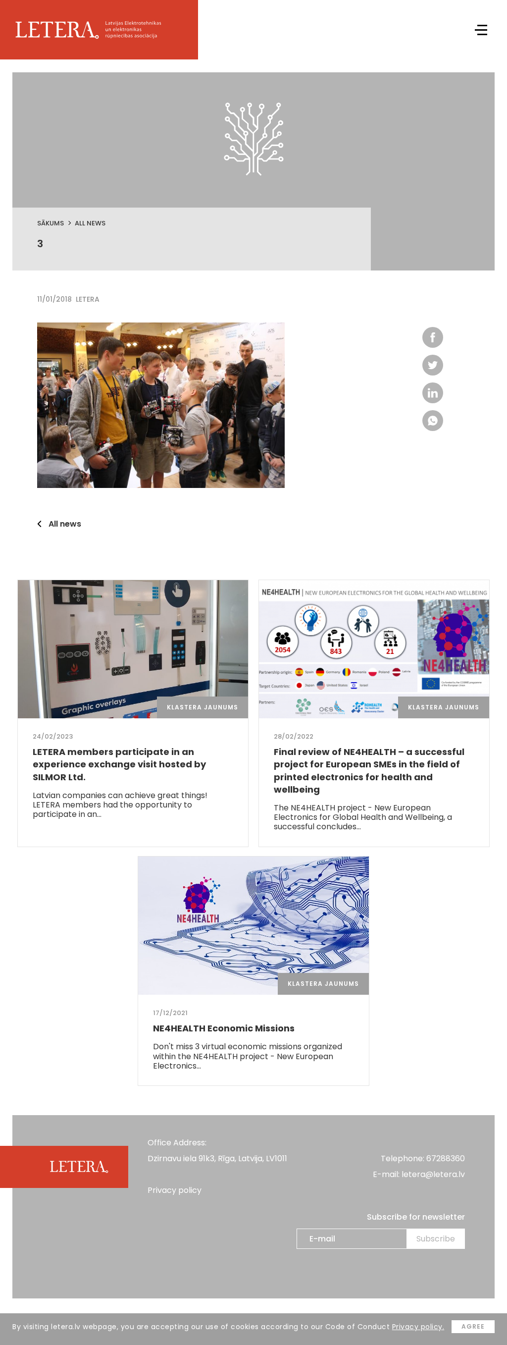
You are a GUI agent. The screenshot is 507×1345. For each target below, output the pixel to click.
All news (90, 223)
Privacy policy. (418, 1327)
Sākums (50, 223)
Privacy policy (175, 1190)
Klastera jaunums (202, 707)
